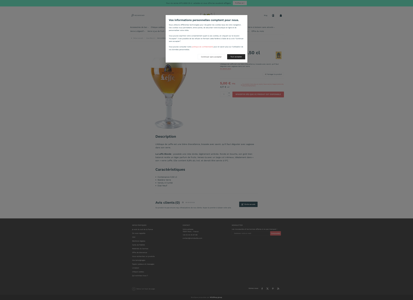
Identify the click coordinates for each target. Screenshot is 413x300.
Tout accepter (236, 57)
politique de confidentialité (202, 47)
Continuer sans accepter (211, 57)
